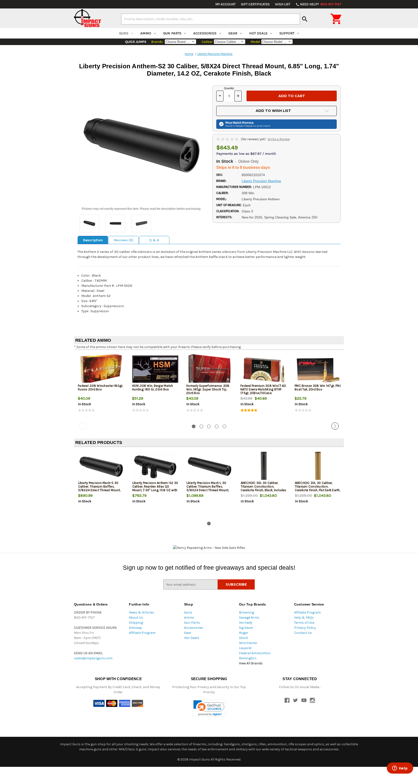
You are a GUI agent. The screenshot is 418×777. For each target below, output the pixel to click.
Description (93, 240)
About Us (136, 617)
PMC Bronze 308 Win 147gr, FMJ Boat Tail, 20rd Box (318, 387)
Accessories (204, 33)
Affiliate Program (142, 633)
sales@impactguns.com (93, 658)
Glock (243, 638)
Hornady (245, 623)
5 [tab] (224, 426)
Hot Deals (258, 33)
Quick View (101, 369)
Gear (232, 33)
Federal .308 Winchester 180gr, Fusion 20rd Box (100, 387)
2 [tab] (201, 426)
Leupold (245, 648)
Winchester (248, 643)
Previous (83, 426)
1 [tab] (193, 426)
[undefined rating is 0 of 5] (227, 139)
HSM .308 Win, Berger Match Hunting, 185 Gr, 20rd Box (152, 387)
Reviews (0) (123, 240)
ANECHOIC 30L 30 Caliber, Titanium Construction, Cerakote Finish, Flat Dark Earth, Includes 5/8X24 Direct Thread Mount (317, 490)
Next (335, 426)
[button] (209, 708)
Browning (246, 612)
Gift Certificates (255, 4)
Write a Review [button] (279, 139)
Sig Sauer (246, 628)
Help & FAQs (304, 617)
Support (286, 33)
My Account (225, 4)
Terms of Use (304, 623)
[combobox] (210, 19)
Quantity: (229, 88)
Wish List (282, 4)
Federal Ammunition (255, 653)
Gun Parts (172, 33)
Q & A (154, 240)
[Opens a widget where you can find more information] (400, 768)
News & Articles (141, 612)
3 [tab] (209, 426)
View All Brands (251, 663)
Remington (247, 658)
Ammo (145, 33)
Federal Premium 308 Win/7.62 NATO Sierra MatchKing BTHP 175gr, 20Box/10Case (263, 389)
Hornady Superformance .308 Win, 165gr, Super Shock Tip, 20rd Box (208, 389)
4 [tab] (216, 426)
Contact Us (303, 633)
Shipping (136, 623)
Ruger (243, 633)
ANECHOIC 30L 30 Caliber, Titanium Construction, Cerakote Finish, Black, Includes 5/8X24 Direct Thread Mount (263, 488)
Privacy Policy (305, 628)
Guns (123, 33)
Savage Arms (249, 617)
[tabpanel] (101, 387)
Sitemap (135, 628)
